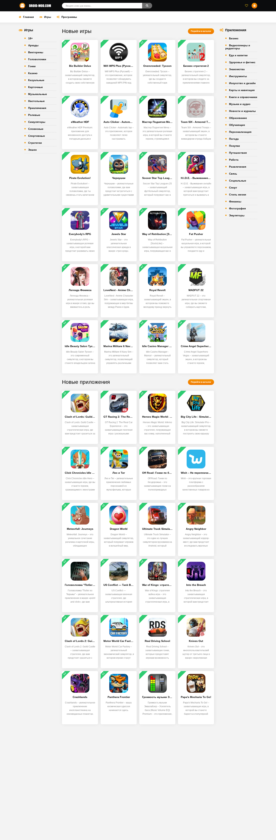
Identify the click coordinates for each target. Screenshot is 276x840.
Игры (47, 16)
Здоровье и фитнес (242, 62)
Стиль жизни (237, 194)
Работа (233, 159)
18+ (30, 38)
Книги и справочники (243, 97)
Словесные (35, 128)
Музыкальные (37, 94)
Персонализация (240, 131)
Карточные (35, 87)
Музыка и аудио (239, 104)
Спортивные (36, 135)
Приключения (37, 107)
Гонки (32, 66)
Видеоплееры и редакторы (237, 47)
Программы (69, 16)
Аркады (33, 45)
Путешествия (238, 152)
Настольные (36, 101)
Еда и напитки (238, 55)
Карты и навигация (242, 90)
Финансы (235, 201)
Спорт (233, 187)
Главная (28, 16)
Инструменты (238, 76)
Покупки (234, 145)
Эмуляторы (236, 215)
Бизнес (233, 38)
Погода (234, 138)
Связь (233, 173)
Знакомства (237, 69)
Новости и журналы (242, 111)
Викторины (35, 52)
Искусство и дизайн (242, 83)
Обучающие (237, 124)
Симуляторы (36, 121)
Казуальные (36, 80)
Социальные (237, 180)
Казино (33, 73)
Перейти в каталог (201, 31)
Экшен (32, 149)
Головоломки (37, 59)
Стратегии (35, 142)
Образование (238, 117)
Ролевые (34, 114)
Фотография (237, 208)
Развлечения (237, 166)
